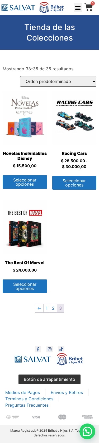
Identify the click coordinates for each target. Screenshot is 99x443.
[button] (78, 7)
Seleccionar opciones (24, 182)
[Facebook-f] (38, 349)
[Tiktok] (61, 349)
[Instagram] (49, 349)
